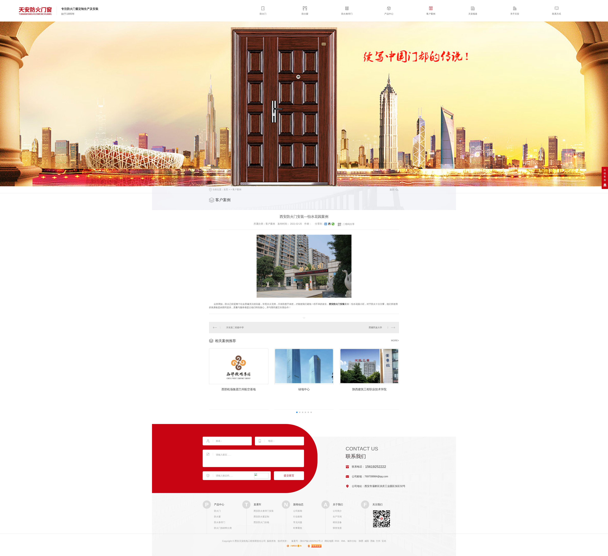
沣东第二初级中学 (235, 327)
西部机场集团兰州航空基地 (239, 389)
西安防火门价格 (261, 522)
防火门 (217, 511)
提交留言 (289, 475)
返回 (392, 189)
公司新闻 (297, 511)
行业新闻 (297, 516)
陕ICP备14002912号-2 (311, 541)
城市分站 (351, 541)
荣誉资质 (337, 528)
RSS (337, 541)
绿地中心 (304, 389)
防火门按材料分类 (223, 528)
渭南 (372, 541)
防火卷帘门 (219, 522)
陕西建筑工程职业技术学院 (369, 389)
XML (343, 541)
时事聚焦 (297, 528)
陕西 (361, 541)
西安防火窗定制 (261, 516)
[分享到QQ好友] (329, 224)
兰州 (378, 541)
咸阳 (366, 541)
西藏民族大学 (375, 327)
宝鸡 (384, 541)
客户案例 (236, 189)
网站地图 (329, 541)
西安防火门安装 (337, 304)
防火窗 (217, 516)
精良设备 (337, 522)
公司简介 (337, 511)
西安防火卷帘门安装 (264, 511)
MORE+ (395, 340)
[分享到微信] (333, 224)
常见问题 (297, 522)
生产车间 (337, 516)
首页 (226, 189)
